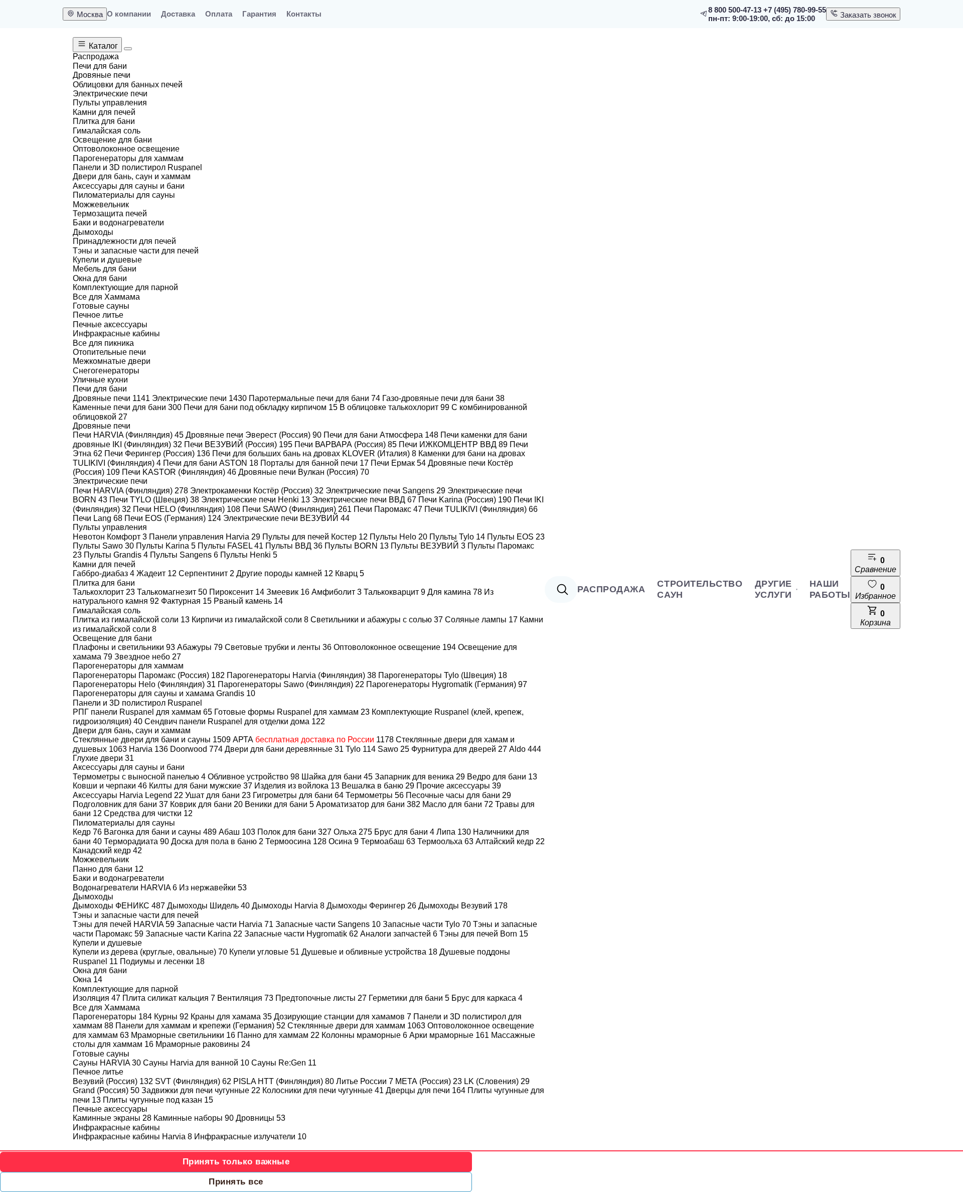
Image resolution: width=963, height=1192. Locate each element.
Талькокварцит (394, 592)
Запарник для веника (420, 776)
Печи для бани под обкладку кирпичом (261, 407)
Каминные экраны (112, 1118)
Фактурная (186, 601)
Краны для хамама (231, 1016)
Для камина (454, 592)
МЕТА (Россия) (428, 1081)
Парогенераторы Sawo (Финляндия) (291, 684)
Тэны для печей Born (483, 934)
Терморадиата (136, 841)
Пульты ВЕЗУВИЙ (428, 546)
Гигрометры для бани (298, 795)
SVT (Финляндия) (193, 1081)
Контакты (304, 14)
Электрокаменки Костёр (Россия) (257, 490)
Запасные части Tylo (427, 924)
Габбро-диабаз (103, 573)
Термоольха (445, 841)
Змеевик (287, 592)
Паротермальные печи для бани (314, 398)
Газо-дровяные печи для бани (443, 398)
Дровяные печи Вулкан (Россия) (303, 472)
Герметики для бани (409, 998)
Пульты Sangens (184, 555)
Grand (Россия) (106, 1090)
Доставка (178, 14)
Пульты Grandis (116, 555)
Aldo (525, 749)
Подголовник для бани (120, 804)
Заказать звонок (867, 15)
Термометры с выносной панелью (139, 776)
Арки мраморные (449, 1035)
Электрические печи (199, 398)
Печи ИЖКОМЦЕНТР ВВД (453, 444)
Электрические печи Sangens (385, 490)
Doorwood (196, 749)
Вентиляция (245, 998)
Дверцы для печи (425, 1090)
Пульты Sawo (103, 546)
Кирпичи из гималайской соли (250, 619)
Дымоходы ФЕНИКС (119, 905)
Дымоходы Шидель (208, 905)
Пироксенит (236, 592)
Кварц (349, 573)
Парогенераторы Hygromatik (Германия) (446, 684)
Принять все (236, 1181)
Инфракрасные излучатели (250, 1136)
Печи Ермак (398, 463)
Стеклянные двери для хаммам (356, 1025)
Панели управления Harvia (204, 537)
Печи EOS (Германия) (172, 518)
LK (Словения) (497, 1081)
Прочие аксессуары (458, 785)
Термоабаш (388, 841)
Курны (171, 1016)
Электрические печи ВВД (364, 499)
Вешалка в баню (378, 785)
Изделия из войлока (297, 785)
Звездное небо (147, 656)
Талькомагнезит (172, 592)
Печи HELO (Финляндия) (186, 509)
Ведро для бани (502, 776)
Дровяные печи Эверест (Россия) (254, 435)
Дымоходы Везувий (463, 905)
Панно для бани (108, 869)
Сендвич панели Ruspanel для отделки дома (234, 721)
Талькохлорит (104, 592)
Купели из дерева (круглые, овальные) (150, 952)
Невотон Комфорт (110, 537)
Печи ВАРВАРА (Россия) (345, 444)
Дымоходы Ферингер (371, 905)
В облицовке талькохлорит (394, 407)
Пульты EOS (516, 537)
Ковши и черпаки (110, 785)
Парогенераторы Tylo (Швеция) (442, 675)
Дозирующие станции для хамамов (342, 1016)
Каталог (102, 46)
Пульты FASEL (230, 546)
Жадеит (156, 573)
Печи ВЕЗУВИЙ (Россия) (238, 444)
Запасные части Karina (193, 934)
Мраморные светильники (183, 1035)
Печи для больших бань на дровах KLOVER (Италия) (314, 453)
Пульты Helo (398, 537)
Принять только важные (236, 1161)
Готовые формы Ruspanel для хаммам (292, 712)
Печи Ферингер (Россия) (157, 453)
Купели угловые (264, 952)
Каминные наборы (193, 1118)
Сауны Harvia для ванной (196, 1062)
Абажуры (200, 647)
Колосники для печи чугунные (323, 1090)
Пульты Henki (248, 555)
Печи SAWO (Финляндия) (297, 509)
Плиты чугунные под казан (158, 1100)
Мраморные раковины (202, 1044)
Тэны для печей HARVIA (124, 924)
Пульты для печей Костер (315, 537)
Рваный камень (248, 601)
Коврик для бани (206, 804)
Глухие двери (103, 758)
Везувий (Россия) (113, 1081)
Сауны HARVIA (107, 1062)
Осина (344, 841)
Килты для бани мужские (200, 785)
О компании (129, 14)
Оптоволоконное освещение (395, 647)
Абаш (237, 832)
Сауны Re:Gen (283, 1062)
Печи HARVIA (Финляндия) (128, 435)
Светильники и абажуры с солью (376, 619)
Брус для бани (404, 832)
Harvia (148, 749)
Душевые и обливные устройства (369, 952)
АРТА (313, 739)
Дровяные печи (111, 398)
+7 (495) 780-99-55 (794, 10)
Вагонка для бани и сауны (160, 832)
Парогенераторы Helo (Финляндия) (144, 684)
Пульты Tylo (457, 537)
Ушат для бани (218, 795)
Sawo (393, 749)
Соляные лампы (481, 619)
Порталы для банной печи (314, 463)
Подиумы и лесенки (162, 961)
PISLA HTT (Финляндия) (283, 1081)
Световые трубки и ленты (278, 647)
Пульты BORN (357, 546)
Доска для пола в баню (217, 841)
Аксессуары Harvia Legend (128, 795)
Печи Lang (97, 518)
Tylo (361, 749)
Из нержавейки (213, 887)
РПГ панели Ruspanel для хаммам (142, 712)
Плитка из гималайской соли (131, 619)
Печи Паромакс (388, 509)
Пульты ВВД (294, 546)
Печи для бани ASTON (210, 463)
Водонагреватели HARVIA (125, 887)
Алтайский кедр (510, 841)
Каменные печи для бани (127, 407)
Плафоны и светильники (124, 647)
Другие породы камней (284, 573)
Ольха (353, 832)
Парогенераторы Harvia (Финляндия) (301, 675)
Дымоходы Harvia (288, 905)
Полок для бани (294, 832)
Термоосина (296, 841)
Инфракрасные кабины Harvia (132, 1136)
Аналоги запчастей (398, 934)
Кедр (87, 832)
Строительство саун (699, 589)
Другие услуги (773, 589)
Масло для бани (457, 804)
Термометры (375, 795)
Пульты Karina (166, 546)
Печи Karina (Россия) (465, 499)
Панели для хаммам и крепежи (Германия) (200, 1025)
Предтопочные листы (321, 998)
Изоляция (96, 998)
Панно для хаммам (278, 1035)
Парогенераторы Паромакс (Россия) (149, 675)
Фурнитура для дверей (459, 749)
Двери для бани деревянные (284, 749)
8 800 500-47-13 (734, 10)
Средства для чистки (148, 813)
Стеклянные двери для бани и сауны (152, 739)
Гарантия (259, 14)
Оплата (218, 14)
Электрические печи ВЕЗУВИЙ (286, 518)
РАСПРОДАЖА (611, 589)
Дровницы (260, 1118)
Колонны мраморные (364, 1035)
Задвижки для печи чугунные (200, 1090)
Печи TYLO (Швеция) (154, 499)
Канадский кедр (107, 850)
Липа (453, 832)
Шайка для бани (337, 776)
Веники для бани (279, 804)
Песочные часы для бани (458, 795)
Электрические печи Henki (255, 499)
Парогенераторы (112, 1016)
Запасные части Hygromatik (301, 934)
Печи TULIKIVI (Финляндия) (481, 509)
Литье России (364, 1081)
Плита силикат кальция (168, 998)
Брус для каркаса (487, 998)
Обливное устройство (253, 776)
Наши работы (830, 589)
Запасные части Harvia (225, 924)
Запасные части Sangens (328, 924)
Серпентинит (206, 573)
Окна (87, 979)
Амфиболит (336, 592)
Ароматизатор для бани (368, 804)
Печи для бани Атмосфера (381, 435)
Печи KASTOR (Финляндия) (179, 472)
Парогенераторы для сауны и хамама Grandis (164, 693)
